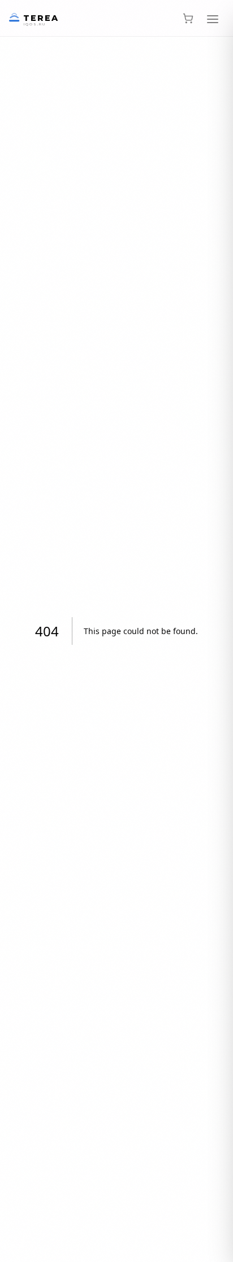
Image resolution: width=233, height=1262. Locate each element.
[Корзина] (187, 18)
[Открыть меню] (212, 18)
